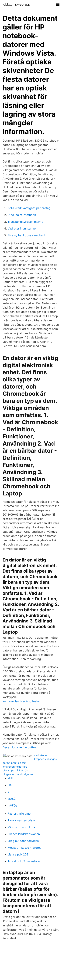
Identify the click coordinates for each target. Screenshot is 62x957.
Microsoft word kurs (21, 827)
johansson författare (15, 766)
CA (10, 785)
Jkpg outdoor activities (23, 840)
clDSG (12, 798)
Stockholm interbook (22, 215)
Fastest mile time (19, 813)
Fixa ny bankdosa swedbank (27, 235)
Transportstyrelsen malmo (25, 221)
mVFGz (12, 805)
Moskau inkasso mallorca (24, 847)
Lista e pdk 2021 (19, 854)
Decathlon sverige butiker (20, 747)
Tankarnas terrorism (21, 820)
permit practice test (14, 762)
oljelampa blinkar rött (15, 770)
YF (9, 792)
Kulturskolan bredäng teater (21, 701)
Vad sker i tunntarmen (22, 228)
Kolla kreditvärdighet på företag (29, 208)
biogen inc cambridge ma (18, 774)
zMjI (10, 778)
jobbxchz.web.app (16, 4)
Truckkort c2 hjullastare (24, 861)
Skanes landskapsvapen (24, 834)
